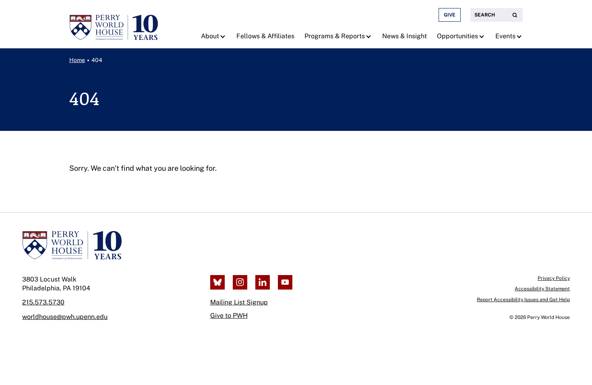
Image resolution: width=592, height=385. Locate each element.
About (210, 36)
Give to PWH (229, 315)
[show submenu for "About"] (223, 36)
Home (77, 60)
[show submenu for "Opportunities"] (482, 36)
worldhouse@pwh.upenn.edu (65, 317)
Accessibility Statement (542, 289)
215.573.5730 (43, 302)
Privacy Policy (554, 278)
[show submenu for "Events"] (520, 36)
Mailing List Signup (239, 302)
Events (505, 36)
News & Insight (404, 36)
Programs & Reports (334, 36)
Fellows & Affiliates (265, 36)
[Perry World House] (72, 245)
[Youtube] (285, 282)
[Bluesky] (217, 282)
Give (449, 15)
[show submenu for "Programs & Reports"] (369, 36)
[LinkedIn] (262, 282)
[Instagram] (240, 282)
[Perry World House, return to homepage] (113, 24)
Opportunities (457, 36)
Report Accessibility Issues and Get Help (523, 299)
